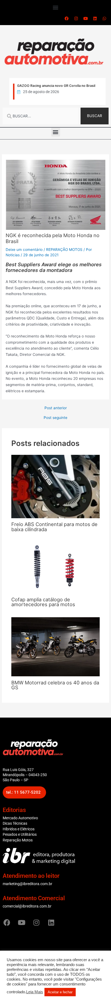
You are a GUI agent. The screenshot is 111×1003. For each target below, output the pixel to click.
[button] (55, 7)
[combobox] (40, 116)
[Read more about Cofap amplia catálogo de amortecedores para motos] (55, 567)
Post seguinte (55, 418)
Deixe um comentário (24, 249)
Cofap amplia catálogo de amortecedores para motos (43, 601)
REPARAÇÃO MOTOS (64, 249)
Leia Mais (34, 992)
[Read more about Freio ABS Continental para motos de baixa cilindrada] (55, 486)
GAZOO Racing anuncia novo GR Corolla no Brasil (55, 86)
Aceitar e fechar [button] (60, 992)
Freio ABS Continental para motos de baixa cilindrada (54, 526)
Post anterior (55, 408)
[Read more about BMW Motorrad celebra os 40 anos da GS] (55, 646)
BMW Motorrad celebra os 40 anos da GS (55, 685)
